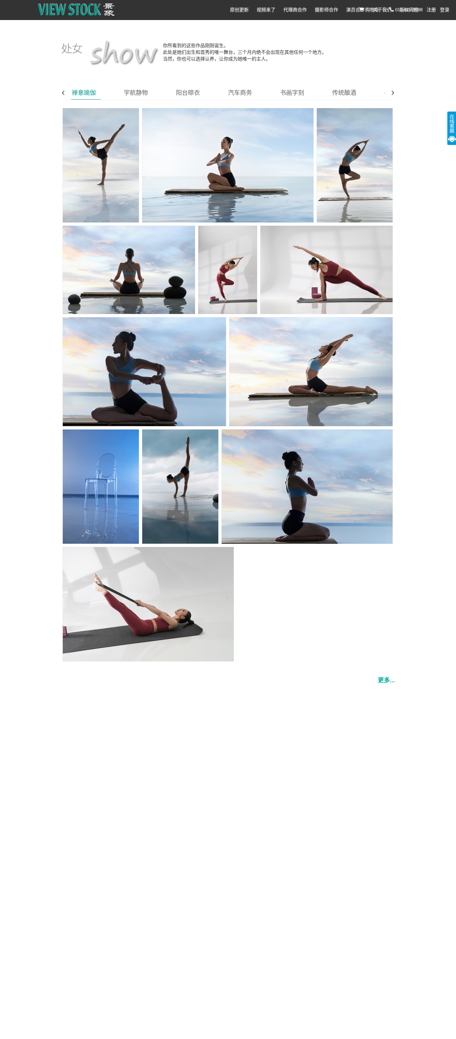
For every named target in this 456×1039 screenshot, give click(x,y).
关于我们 (382, 9)
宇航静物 (136, 93)
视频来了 (266, 9)
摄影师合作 (326, 9)
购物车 (371, 9)
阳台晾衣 (188, 93)
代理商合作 (295, 9)
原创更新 (239, 9)
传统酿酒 (344, 93)
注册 (431, 9)
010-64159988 (408, 9)
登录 (444, 9)
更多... (386, 680)
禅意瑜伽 (84, 93)
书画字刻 (292, 93)
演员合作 (355, 9)
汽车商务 (240, 93)
